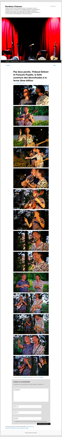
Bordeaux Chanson (13, 6)
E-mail (16, 412)
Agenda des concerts (15, 61)
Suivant (55, 65)
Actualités (7, 61)
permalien (41, 377)
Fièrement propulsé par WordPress (31, 432)
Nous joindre (22, 61)
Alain (23, 83)
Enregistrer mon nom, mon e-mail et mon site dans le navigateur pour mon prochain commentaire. (31, 421)
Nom (16, 406)
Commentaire (17, 390)
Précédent (7, 65)
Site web (15, 418)
